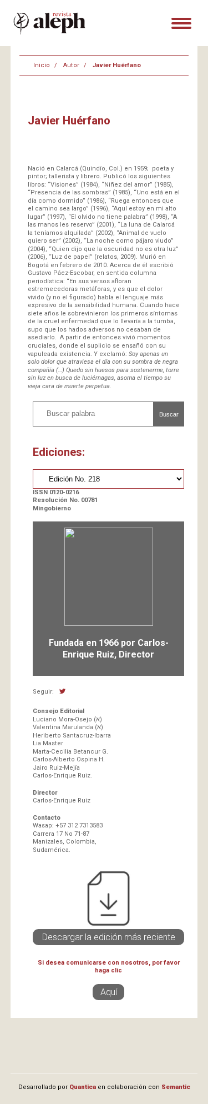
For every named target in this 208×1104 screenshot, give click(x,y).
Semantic (175, 1087)
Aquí (108, 992)
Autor (71, 65)
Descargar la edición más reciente (108, 937)
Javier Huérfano (117, 65)
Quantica (82, 1087)
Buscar (169, 414)
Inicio (41, 65)
